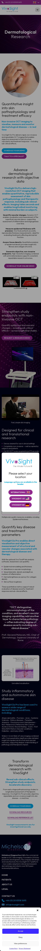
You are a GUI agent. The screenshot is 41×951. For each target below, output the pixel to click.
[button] (37, 910)
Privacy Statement (25, 948)
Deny (21, 937)
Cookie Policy (13, 948)
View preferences (20, 943)
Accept (20, 931)
